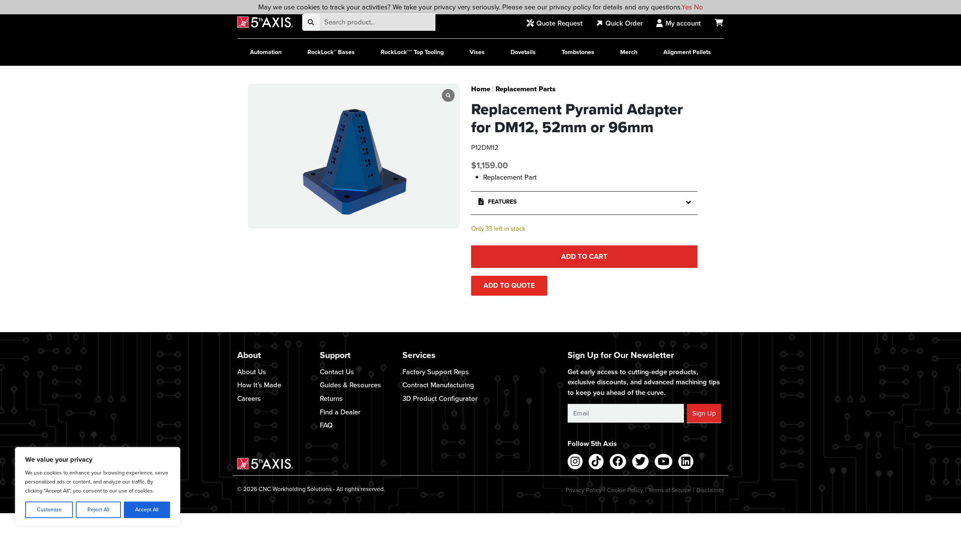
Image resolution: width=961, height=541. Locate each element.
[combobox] (377, 22)
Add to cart (584, 256)
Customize (49, 510)
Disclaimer (710, 490)
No (698, 7)
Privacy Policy (584, 490)
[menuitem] (559, 23)
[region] (97, 486)
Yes (686, 7)
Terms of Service (669, 490)
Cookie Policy (625, 490)
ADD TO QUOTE (509, 285)
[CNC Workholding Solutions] (265, 22)
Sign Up (704, 413)
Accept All (146, 510)
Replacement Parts (526, 89)
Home (480, 89)
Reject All (98, 510)
